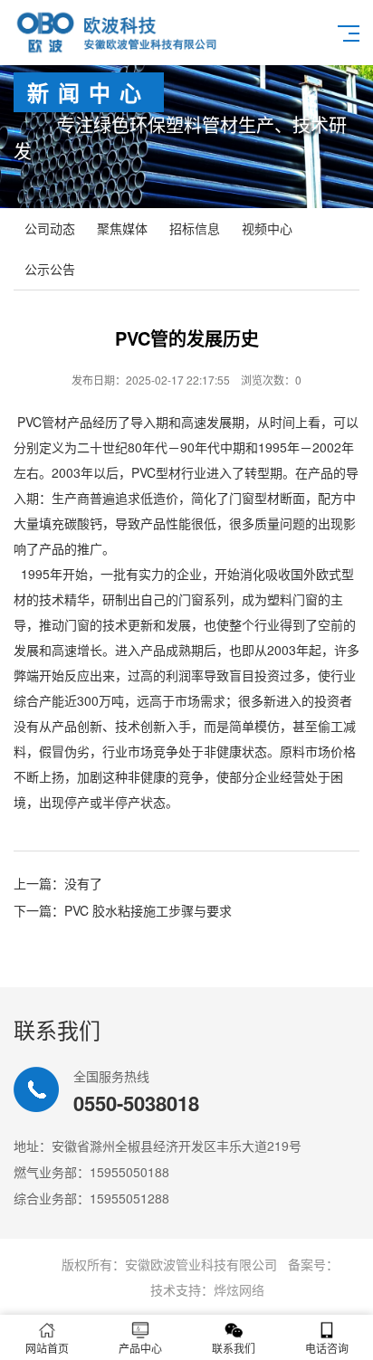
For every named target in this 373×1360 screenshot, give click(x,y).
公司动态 (49, 228)
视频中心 (267, 228)
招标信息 (194, 228)
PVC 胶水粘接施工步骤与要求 (148, 910)
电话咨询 (327, 1347)
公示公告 (49, 269)
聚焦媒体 (122, 228)
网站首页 (47, 1347)
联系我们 (233, 1347)
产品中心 (140, 1347)
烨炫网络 (239, 1289)
